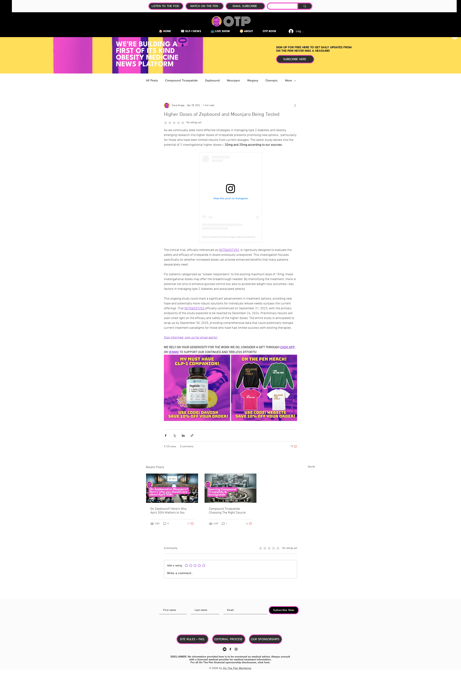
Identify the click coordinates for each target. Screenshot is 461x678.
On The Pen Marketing (237, 668)
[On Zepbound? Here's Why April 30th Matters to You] (172, 488)
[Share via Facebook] (165, 435)
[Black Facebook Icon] (230, 649)
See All (311, 466)
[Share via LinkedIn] (183, 435)
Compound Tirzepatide (181, 80)
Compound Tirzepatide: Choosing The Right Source (227, 511)
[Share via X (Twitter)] (174, 435)
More (288, 80)
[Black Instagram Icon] (236, 649)
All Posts (152, 80)
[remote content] (230, 197)
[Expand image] (197, 388)
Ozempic (271, 80)
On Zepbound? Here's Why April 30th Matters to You (168, 511)
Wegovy (252, 80)
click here (264, 662)
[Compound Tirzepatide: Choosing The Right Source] (231, 488)
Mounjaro (233, 80)
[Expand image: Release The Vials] (292, 359)
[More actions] (295, 105)
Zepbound (212, 80)
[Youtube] (224, 649)
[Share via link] (192, 435)
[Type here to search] (304, 6)
